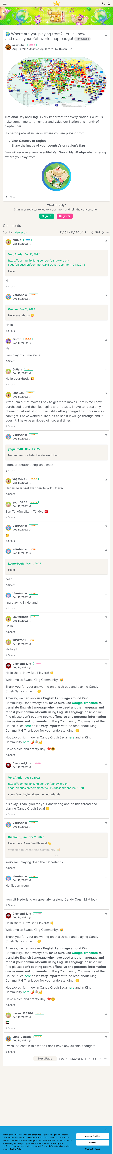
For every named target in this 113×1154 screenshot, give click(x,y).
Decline (92, 1142)
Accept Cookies (92, 1136)
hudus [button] (17, 240)
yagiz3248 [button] (15, 449)
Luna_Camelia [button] (22, 1036)
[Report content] (106, 35)
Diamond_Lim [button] (22, 663)
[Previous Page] (92, 232)
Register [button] (64, 216)
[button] (8, 47)
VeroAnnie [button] (15, 254)
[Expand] (56, 856)
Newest (20, 233)
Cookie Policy (16, 1149)
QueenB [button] (63, 49)
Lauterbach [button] (16, 563)
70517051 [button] (19, 640)
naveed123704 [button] (23, 1013)
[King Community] (56, 3)
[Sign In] (108, 3)
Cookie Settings (92, 1149)
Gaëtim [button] (13, 309)
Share (10, 197)
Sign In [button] (46, 216)
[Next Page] (103, 232)
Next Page (45, 1058)
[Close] (106, 1129)
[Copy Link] (71, 49)
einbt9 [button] (17, 339)
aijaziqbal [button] (18, 45)
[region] (56, 1140)
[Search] (103, 3)
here (27, 726)
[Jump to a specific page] (107, 232)
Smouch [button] (18, 393)
